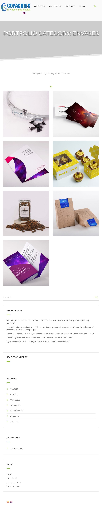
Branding (8, 233)
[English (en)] (11, 502)
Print (22, 233)
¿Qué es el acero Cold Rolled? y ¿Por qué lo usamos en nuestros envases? (38, 342)
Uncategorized (16, 448)
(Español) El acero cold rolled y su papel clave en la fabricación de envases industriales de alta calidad (50, 334)
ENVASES (8, 134)
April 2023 (14, 394)
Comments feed (14, 482)
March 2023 (15, 400)
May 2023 (14, 389)
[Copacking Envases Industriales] (10, 6)
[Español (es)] (8, 502)
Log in (9, 474)
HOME (26, 6)
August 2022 (15, 416)
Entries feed (12, 478)
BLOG (82, 6)
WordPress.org (13, 486)
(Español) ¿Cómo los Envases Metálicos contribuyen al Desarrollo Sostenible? (40, 338)
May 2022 (14, 422)
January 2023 (15, 405)
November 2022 (17, 411)
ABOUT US (39, 6)
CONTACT (70, 6)
